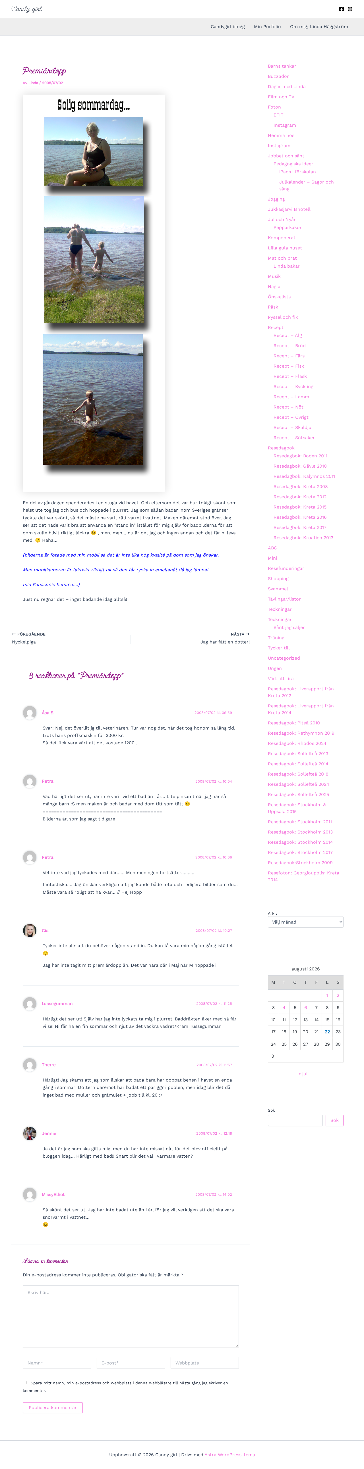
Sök (271, 1110)
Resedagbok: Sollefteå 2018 (298, 774)
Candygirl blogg (228, 26)
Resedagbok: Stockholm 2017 (300, 852)
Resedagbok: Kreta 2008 (301, 486)
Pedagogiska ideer (293, 163)
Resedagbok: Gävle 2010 (300, 466)
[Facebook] (341, 9)
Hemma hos (281, 135)
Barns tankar (282, 66)
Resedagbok (281, 448)
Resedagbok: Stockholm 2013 (300, 832)
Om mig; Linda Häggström (319, 26)
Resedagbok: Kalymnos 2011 (304, 476)
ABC (272, 548)
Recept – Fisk (289, 366)
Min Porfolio (267, 26)
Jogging (276, 199)
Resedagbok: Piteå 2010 (294, 723)
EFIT (279, 115)
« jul (303, 1073)
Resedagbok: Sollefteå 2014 (298, 763)
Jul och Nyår (282, 219)
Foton (274, 107)
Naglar (275, 286)
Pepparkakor (288, 227)
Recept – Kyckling (293, 386)
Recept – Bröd (290, 345)
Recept (276, 327)
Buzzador (278, 76)
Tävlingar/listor (284, 599)
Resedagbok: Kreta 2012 (300, 496)
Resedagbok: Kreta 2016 (300, 517)
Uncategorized (284, 658)
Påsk (273, 307)
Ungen (275, 668)
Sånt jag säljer (289, 627)
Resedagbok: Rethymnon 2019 (301, 733)
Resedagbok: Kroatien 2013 (303, 537)
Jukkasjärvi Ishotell (289, 209)
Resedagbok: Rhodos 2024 (297, 743)
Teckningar (280, 609)
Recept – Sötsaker (294, 437)
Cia (45, 930)
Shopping (278, 578)
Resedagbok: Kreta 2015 (300, 507)
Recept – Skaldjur (293, 427)
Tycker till (279, 648)
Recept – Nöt (288, 407)
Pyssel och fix (283, 317)
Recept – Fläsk (290, 376)
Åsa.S (47, 712)
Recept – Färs (289, 356)
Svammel (278, 588)
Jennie (49, 1133)
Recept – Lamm (291, 396)
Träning (276, 637)
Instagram (285, 125)
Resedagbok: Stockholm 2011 (300, 821)
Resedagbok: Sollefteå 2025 (298, 794)
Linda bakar (287, 266)
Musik (274, 276)
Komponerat (281, 237)
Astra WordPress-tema (229, 1454)
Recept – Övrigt (291, 417)
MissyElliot (53, 1194)
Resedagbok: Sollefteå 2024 (298, 784)
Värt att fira (281, 678)
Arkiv (273, 913)
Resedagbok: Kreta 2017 (300, 527)
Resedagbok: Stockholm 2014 (300, 842)
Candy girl (26, 9)
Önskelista (279, 296)
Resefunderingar (286, 568)
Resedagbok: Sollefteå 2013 (298, 753)
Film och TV (281, 96)
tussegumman (57, 1003)
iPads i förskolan (297, 171)
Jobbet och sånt (286, 156)
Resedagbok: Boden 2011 (300, 456)
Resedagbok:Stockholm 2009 (300, 862)
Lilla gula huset (285, 248)
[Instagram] (350, 9)
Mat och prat (282, 258)
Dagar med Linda (287, 86)
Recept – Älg (288, 335)
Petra (47, 781)
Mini (272, 558)
